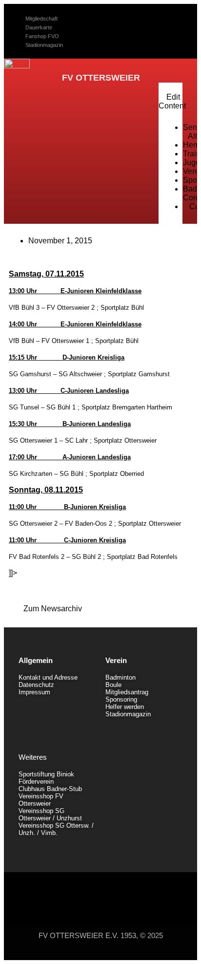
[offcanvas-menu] (179, 77)
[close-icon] (166, 88)
